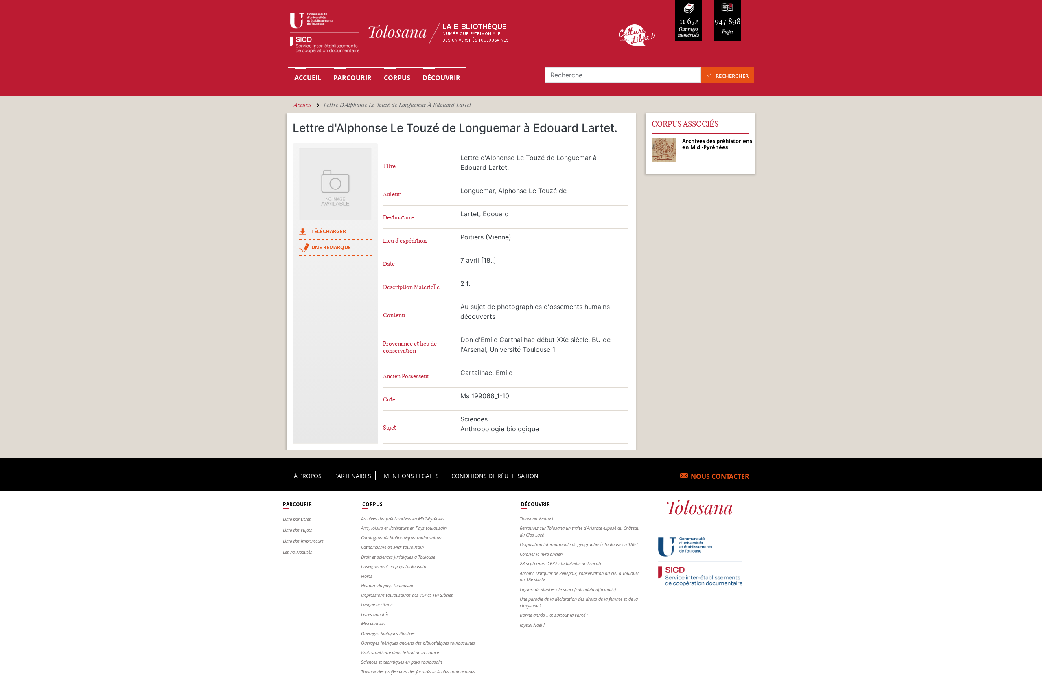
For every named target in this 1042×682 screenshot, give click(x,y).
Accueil (307, 77)
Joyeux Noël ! (532, 625)
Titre (389, 166)
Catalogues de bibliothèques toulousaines (401, 538)
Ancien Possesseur (406, 376)
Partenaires (352, 476)
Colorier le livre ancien (541, 554)
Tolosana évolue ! (536, 518)
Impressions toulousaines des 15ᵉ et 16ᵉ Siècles (407, 595)
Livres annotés (375, 614)
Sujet (389, 427)
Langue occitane (376, 604)
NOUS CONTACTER (720, 476)
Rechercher (732, 75)
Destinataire (398, 217)
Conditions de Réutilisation (495, 476)
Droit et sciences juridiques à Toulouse (398, 557)
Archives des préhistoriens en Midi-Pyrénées (402, 518)
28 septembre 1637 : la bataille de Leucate (561, 563)
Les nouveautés (297, 552)
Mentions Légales (411, 476)
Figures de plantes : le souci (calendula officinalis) (568, 589)
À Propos (308, 476)
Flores (366, 576)
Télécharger (328, 231)
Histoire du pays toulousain (387, 585)
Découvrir (441, 77)
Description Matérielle (411, 287)
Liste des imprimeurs (303, 541)
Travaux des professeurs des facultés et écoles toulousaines (418, 672)
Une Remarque (331, 247)
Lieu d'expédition (405, 240)
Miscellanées (373, 624)
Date (389, 264)
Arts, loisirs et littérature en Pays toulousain (404, 528)
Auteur (392, 194)
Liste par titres (297, 519)
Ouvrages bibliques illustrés (388, 633)
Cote (389, 399)
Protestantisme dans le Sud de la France (400, 652)
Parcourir (352, 77)
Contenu (394, 315)
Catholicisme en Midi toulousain (392, 547)
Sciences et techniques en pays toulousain (401, 662)
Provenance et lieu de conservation (410, 347)
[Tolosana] (440, 34)
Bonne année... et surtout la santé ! (554, 615)
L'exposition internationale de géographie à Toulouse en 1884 (579, 544)
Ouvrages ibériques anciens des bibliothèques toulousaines (418, 643)
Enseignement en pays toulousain (393, 566)
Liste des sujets (297, 530)
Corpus (397, 77)
